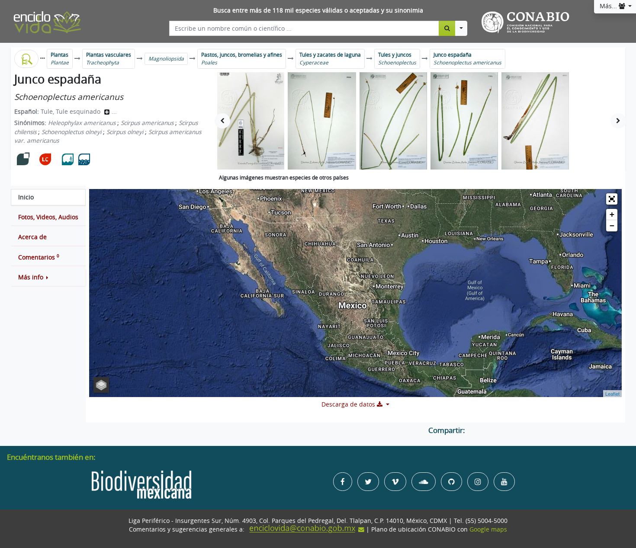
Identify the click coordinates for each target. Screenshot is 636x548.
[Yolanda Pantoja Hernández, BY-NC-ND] (250, 121)
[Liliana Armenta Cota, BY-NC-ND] (393, 121)
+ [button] (612, 214)
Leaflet (612, 393)
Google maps (488, 529)
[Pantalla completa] (611, 199)
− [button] (612, 225)
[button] (48, 277)
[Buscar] (447, 28)
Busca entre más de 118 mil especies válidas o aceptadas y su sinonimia (318, 10)
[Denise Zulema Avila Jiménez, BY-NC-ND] (322, 121)
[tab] (48, 197)
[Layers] (101, 385)
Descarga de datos (349, 404)
